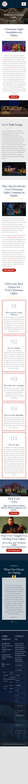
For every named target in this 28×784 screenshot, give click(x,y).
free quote (11, 258)
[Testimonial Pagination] (11, 611)
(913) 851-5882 (12, 237)
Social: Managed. (21, 734)
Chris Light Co (7, 59)
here (16, 243)
